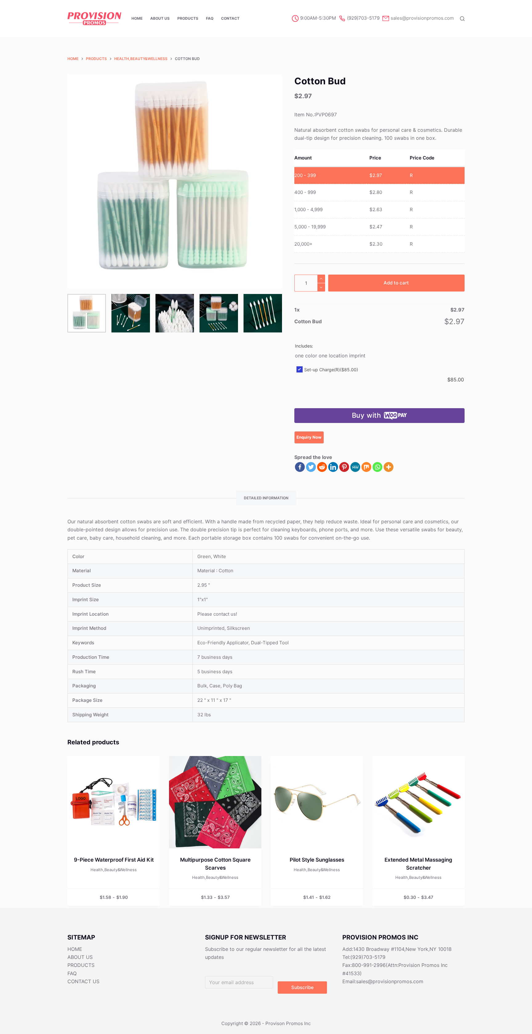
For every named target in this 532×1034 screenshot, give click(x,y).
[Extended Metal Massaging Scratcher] (418, 802)
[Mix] (366, 467)
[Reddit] (322, 467)
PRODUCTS (81, 965)
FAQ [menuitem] (209, 18)
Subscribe (302, 987)
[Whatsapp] (377, 467)
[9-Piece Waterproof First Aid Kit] (113, 802)
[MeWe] (355, 467)
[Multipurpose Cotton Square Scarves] (215, 802)
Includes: (304, 345)
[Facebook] (300, 467)
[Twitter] (311, 467)
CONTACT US (83, 981)
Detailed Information (266, 498)
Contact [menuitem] (230, 18)
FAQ (72, 973)
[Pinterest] (344, 467)
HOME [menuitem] (137, 18)
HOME (74, 949)
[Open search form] (462, 18)
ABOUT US (80, 957)
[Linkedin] (333, 467)
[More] (388, 467)
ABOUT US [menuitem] (160, 18)
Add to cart (396, 283)
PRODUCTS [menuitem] (187, 18)
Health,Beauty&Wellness (114, 869)
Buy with (366, 415)
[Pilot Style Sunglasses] (317, 802)
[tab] (266, 498)
